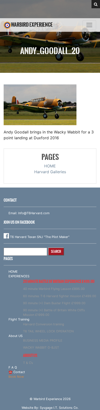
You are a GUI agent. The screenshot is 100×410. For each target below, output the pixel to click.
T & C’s (28, 363)
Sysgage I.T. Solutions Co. (59, 408)
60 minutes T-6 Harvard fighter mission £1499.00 (59, 296)
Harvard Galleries (50, 171)
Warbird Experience (32, 24)
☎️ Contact (16, 372)
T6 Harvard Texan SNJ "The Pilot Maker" (39, 237)
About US (15, 336)
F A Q (12, 367)
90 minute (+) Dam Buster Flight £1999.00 (54, 303)
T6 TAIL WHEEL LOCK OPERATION (48, 331)
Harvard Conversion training (43, 324)
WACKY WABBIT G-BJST (41, 347)
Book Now (16, 376)
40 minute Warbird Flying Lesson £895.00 (54, 289)
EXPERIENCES (18, 276)
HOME (50, 166)
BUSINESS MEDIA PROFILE (42, 340)
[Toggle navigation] (89, 25)
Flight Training (18, 319)
